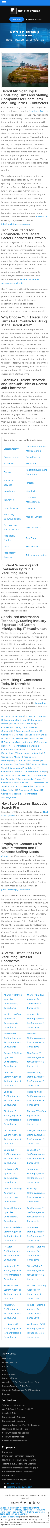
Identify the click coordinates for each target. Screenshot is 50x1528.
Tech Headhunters (15, 1512)
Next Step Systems (38, 111)
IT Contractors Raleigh (35, 771)
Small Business (33, 546)
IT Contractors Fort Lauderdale (16, 742)
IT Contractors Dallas (36, 734)
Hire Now (16, 19)
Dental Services (33, 457)
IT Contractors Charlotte (22, 723)
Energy (7, 472)
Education (31, 463)
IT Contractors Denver (12, 738)
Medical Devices (34, 516)
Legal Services (11, 508)
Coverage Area (8, 1374)
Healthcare (9, 491)
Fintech (30, 482)
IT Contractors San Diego (28, 779)
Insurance (9, 499)
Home (9, 40)
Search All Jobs (9, 1413)
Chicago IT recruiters (9, 1517)
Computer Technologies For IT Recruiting (21, 1390)
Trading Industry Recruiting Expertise (19, 1464)
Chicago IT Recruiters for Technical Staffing (19, 1508)
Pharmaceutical (34, 527)
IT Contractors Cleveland (26, 731)
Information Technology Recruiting (18, 1456)
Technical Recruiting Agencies (13, 1514)
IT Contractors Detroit (36, 738)
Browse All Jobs (9, 1378)
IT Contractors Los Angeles (28, 753)
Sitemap (6, 1394)
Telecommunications (36, 555)
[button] (4, 3)
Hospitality (31, 491)
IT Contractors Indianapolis (25, 746)
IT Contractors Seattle (18, 786)
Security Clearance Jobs (13, 1437)
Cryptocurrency (11, 457)
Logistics (30, 508)
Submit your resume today (14, 1441)
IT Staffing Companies (35, 1512)
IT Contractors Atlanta (12, 716)
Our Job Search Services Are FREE (17, 1409)
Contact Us (7, 1366)
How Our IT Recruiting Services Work (19, 1460)
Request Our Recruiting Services (16, 1479)
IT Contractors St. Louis (27, 790)
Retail (6, 546)
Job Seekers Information (13, 1405)
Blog (4, 1370)
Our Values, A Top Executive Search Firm (20, 1382)
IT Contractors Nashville (27, 760)
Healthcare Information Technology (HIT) (20, 1468)
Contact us (41, 216)
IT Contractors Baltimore (13, 720)
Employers (7, 1452)
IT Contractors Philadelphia (21, 768)
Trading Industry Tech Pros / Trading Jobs (20, 1425)
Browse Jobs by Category (13, 1417)
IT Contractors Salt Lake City (15, 775)
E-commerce (10, 463)
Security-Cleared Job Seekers (15, 1433)
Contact (5, 856)
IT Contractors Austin (36, 716)
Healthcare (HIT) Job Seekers (15, 1429)
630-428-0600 (13, 1483)
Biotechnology (11, 448)
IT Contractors (8, 1476)
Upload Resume (34, 19)
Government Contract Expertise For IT (19, 1472)
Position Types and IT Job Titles (16, 1386)
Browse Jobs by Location (13, 1421)
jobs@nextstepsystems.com (15, 224)
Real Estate (31, 538)
